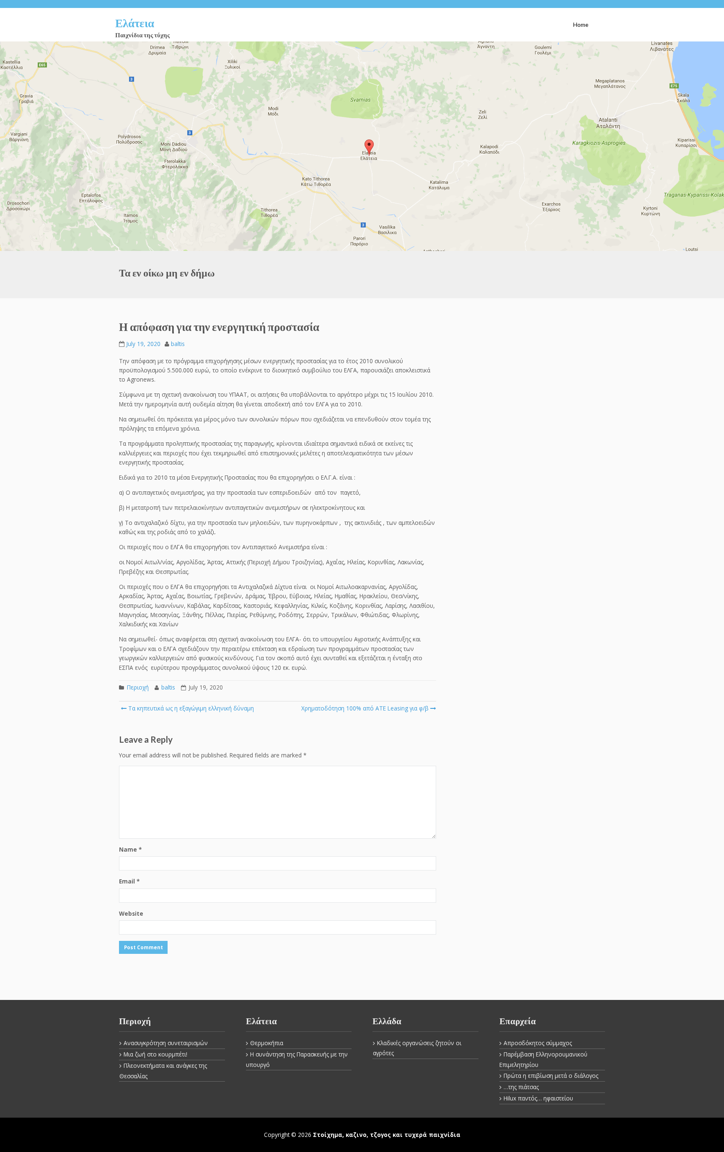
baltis (178, 344)
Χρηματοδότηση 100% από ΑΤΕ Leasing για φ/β (365, 708)
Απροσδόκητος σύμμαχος (538, 1043)
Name (130, 849)
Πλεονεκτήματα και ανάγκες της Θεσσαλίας (163, 1071)
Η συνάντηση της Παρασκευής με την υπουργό (297, 1059)
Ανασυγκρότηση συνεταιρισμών (166, 1043)
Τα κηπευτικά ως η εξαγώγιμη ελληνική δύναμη (190, 708)
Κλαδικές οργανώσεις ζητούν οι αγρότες (417, 1048)
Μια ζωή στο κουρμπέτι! (155, 1054)
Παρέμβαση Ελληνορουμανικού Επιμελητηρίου (543, 1059)
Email (129, 881)
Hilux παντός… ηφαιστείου (538, 1098)
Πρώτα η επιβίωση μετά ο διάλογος (551, 1076)
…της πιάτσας (521, 1087)
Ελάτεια (134, 23)
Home (580, 24)
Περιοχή (138, 687)
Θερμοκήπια (266, 1043)
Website (131, 913)
